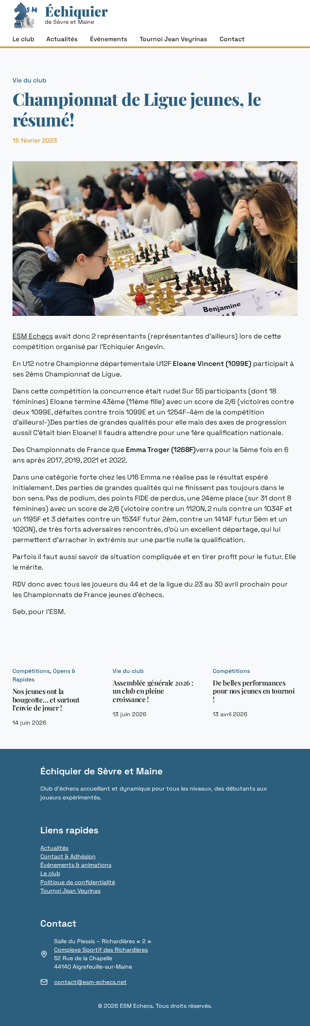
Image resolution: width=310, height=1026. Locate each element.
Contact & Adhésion (68, 856)
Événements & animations (75, 864)
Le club (50, 873)
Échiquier (76, 11)
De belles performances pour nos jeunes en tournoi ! (253, 691)
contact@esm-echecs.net (90, 982)
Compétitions (31, 671)
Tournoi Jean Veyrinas (70, 890)
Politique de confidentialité (77, 882)
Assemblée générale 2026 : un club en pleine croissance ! (153, 691)
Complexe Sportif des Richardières (101, 949)
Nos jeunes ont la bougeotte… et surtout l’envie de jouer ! (46, 699)
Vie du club (29, 80)
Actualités (54, 847)
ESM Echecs (33, 336)
